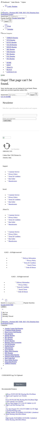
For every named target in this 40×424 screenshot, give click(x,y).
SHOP (9, 65)
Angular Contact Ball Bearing (14, 328)
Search (6, 21)
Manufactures (13, 181)
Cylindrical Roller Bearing (13, 330)
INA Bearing (11, 59)
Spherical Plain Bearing (12, 355)
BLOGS (9, 69)
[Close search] (2, 311)
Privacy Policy (13, 174)
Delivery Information (29, 258)
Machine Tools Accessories (13, 342)
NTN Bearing (11, 40)
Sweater (14, 18)
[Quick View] (6, 398)
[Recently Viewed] (6, 301)
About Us (10, 67)
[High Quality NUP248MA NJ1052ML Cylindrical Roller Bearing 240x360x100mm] (22, 414)
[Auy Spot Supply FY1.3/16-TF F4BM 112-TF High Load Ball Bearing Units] (22, 405)
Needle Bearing (9, 346)
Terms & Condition (14, 176)
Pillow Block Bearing (11, 351)
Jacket (19, 18)
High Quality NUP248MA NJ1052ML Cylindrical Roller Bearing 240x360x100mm (21, 419)
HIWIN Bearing (12, 47)
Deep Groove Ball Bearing (13, 332)
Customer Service (14, 172)
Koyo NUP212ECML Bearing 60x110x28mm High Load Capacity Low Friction (22, 400)
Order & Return (31, 267)
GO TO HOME (6, 97)
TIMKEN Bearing (12, 38)
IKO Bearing (11, 54)
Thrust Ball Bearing (11, 362)
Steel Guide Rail (10, 358)
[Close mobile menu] (1, 320)
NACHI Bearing (12, 45)
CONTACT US (12, 72)
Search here (4, 16)
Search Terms (31, 265)
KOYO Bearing (12, 42)
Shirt (23, 18)
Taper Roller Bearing (11, 360)
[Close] (2, 312)
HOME (9, 62)
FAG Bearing (11, 56)
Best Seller (12, 179)
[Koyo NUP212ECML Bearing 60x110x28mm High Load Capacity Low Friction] (22, 396)
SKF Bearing (11, 49)
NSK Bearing (11, 52)
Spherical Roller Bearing (12, 356)
